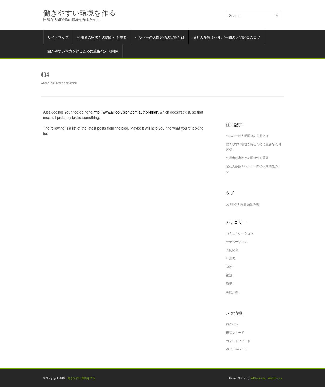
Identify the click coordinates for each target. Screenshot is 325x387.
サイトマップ (58, 37)
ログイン (232, 324)
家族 (229, 266)
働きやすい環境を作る (79, 12)
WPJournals (258, 378)
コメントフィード (238, 340)
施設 (250, 204)
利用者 (242, 204)
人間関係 (231, 204)
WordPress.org (236, 349)
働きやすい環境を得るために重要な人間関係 (82, 50)
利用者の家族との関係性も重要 (102, 37)
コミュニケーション (239, 233)
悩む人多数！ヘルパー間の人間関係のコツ (226, 37)
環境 (256, 204)
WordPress (275, 378)
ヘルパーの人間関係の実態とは (160, 37)
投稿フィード (235, 332)
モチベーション (236, 241)
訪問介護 (232, 291)
